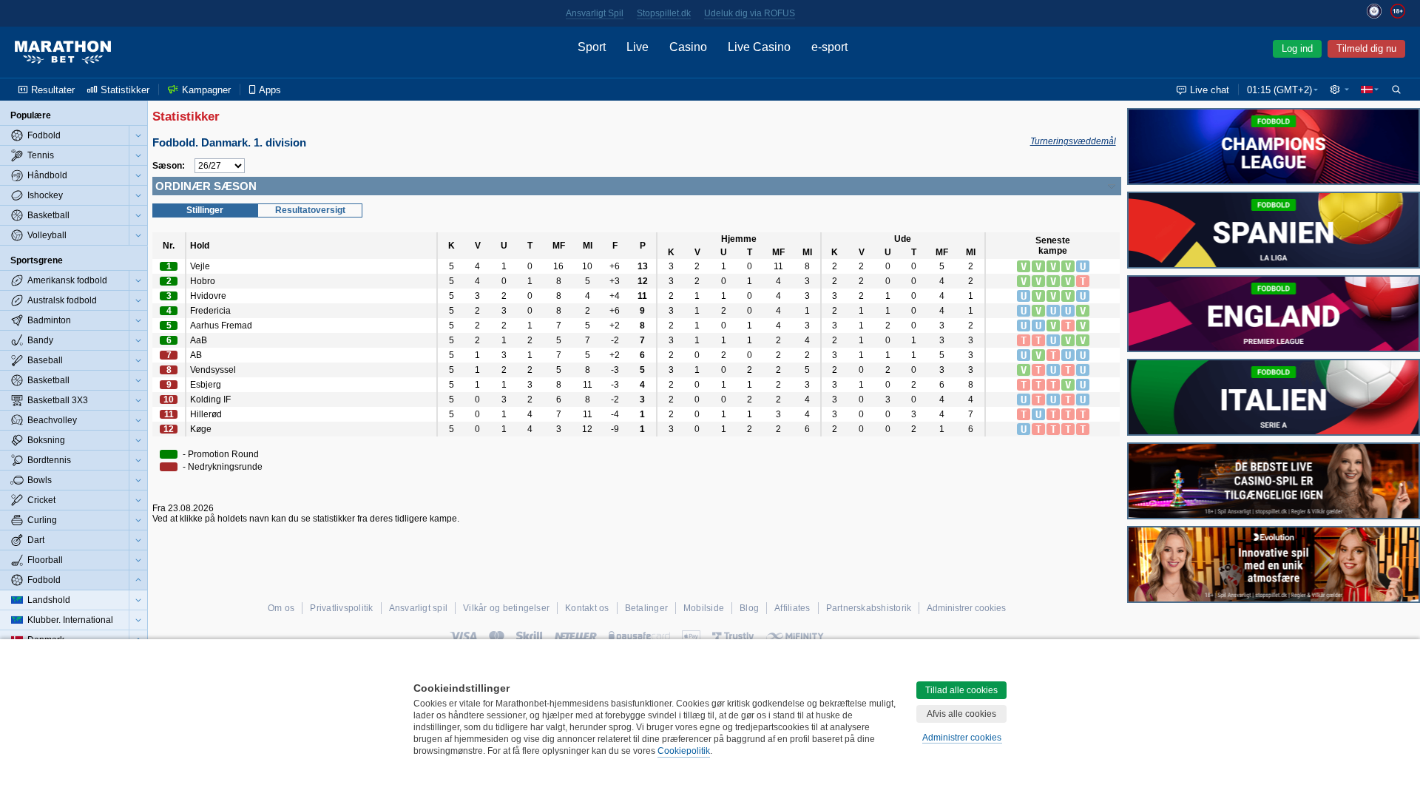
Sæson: (168, 166)
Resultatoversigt (310, 210)
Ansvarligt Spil (594, 13)
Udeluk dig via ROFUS (749, 13)
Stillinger (204, 210)
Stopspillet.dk (664, 13)
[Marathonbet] (63, 52)
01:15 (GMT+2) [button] (1279, 89)
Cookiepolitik (683, 751)
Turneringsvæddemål (1073, 141)
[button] (1339, 89)
